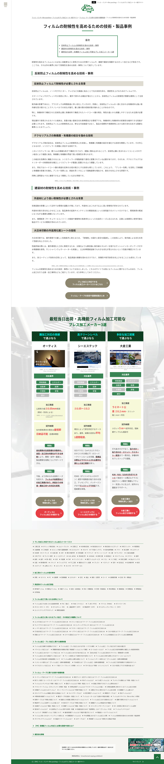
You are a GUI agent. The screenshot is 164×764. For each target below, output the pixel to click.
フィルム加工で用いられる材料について (49, 599)
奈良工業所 (123, 559)
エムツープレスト (63, 546)
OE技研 (37, 553)
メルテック (38, 566)
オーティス (45, 553)
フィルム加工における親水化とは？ (102, 700)
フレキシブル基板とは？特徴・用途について (126, 680)
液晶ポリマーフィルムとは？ (64, 719)
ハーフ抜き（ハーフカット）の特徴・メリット (68, 665)
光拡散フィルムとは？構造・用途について (47, 706)
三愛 (111, 553)
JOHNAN (91, 556)
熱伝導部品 (112, 589)
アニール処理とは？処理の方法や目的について (79, 656)
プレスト (97, 562)
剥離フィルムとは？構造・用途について (75, 706)
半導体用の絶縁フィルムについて (45, 696)
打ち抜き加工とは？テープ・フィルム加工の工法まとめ (51, 631)
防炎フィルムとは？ (126, 693)
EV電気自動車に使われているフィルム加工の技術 (121, 687)
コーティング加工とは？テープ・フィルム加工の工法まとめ (53, 677)
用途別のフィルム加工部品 (44, 584)
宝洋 (114, 562)
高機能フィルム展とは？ (126, 690)
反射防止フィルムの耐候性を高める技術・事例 (80, 45)
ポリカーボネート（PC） (42, 607)
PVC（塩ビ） (66, 604)
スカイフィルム (119, 556)
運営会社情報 (39, 734)
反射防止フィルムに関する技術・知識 (62, 709)
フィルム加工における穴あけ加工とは (74, 653)
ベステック (106, 562)
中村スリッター (126, 546)
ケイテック (90, 553)
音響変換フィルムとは (74, 716)
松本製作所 (130, 562)
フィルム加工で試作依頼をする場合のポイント (122, 662)
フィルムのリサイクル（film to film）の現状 (126, 696)
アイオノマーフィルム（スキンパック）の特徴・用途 (51, 687)
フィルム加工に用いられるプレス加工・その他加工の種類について (58, 617)
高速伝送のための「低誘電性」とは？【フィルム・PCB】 (94, 709)
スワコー (130, 556)
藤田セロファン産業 (85, 562)
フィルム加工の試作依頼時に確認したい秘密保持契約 (123, 649)
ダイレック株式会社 (49, 546)
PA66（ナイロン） (78, 604)
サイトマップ (137, 762)
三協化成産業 (130, 553)
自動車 (56, 577)
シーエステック (60, 556)
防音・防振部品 (101, 589)
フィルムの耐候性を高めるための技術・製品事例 (125, 716)
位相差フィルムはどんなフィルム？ (45, 690)
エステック (135, 550)
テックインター (78, 559)
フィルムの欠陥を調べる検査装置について (47, 659)
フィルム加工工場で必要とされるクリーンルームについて (113, 656)
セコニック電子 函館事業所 (60, 550)
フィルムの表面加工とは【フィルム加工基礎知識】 (118, 635)
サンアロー (119, 553)
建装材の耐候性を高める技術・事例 (75, 48)
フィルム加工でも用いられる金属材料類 (47, 604)
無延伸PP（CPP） (90, 607)
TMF (69, 559)
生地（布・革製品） (126, 577)
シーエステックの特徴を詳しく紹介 (87, 501)
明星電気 (137, 546)
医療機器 (64, 577)
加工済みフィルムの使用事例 (45, 573)
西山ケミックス (135, 559)
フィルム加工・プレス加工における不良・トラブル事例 (77, 646)
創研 (137, 556)
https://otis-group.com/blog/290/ (54, 416)
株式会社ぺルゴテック (111, 546)
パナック (53, 562)
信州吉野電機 (109, 550)
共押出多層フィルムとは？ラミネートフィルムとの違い (86, 687)
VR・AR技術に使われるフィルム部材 (125, 706)
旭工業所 (126, 550)
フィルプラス (63, 562)
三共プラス (38, 556)
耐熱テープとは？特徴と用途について (46, 700)
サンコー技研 (49, 556)
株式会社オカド (97, 546)
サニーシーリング (102, 553)
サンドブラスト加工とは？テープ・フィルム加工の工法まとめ (53, 625)
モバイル (43, 577)
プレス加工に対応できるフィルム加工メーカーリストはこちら (87, 282)
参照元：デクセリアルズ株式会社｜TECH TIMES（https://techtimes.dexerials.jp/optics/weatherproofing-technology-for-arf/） (87, 180)
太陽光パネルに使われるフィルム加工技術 (103, 690)
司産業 (63, 559)
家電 (36, 577)
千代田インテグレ (96, 550)
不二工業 (73, 562)
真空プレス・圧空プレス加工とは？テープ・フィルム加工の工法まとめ (95, 677)
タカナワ (85, 550)
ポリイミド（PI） (121, 604)
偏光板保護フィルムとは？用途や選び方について (79, 712)
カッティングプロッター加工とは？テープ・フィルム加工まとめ (94, 625)
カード (105, 577)
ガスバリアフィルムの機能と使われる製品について (50, 693)
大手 (62, 553)
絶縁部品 (121, 589)
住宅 (81, 577)
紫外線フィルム (39, 589)
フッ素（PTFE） (93, 604)
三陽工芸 (37, 546)
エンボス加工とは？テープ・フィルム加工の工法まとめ (51, 622)
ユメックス (59, 566)
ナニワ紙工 (114, 559)
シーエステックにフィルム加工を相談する (87, 513)
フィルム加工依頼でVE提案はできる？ (46, 646)
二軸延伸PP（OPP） (75, 607)
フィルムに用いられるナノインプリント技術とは (49, 716)
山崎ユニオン (49, 566)
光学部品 (37, 592)
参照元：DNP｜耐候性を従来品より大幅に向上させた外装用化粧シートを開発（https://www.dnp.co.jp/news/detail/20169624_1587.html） (88, 266)
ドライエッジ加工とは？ (42, 649)
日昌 (36, 562)
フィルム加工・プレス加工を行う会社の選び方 (112, 646)
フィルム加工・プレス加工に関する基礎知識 (50, 642)
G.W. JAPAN (72, 556)
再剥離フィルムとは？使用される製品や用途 (102, 719)
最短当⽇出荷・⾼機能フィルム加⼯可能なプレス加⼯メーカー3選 (87, 51)
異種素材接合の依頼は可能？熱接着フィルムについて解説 (70, 649)
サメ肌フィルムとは (103, 680)
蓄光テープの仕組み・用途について (68, 696)
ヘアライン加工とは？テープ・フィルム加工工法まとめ (88, 631)
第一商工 (49, 559)
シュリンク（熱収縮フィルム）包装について (48, 712)
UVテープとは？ (81, 719)
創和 (36, 559)
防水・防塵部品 (88, 589)
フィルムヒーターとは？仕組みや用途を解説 (96, 696)
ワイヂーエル (78, 566)
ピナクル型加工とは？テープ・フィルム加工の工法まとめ (82, 635)
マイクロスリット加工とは (43, 665)
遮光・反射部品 (75, 589)
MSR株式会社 (85, 546)
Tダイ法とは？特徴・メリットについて (97, 665)
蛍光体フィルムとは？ (41, 709)
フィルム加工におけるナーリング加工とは (47, 653)
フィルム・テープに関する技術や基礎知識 (49, 672)
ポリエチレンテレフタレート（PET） (110, 607)
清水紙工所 (82, 556)
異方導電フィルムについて (93, 693)
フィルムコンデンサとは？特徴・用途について (49, 684)
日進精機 (37, 550)
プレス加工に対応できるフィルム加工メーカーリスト (53, 542)
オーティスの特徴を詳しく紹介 (50, 501)
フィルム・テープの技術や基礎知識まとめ (88, 295)
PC (50, 577)
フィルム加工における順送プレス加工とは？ (48, 656)
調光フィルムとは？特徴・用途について (78, 684)
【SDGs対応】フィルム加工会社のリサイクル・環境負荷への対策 (109, 653)
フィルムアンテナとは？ (122, 709)
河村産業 (80, 553)
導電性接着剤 (61, 610)
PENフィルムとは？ (88, 680)
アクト (118, 550)
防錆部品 (130, 589)
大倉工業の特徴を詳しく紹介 (125, 500)
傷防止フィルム (52, 589)
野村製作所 (43, 562)
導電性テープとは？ (111, 693)
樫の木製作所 (71, 553)
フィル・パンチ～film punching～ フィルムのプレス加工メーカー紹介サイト (120, 2)
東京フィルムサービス (93, 559)
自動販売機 (113, 577)
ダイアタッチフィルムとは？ (43, 719)
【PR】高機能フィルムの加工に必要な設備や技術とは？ (54, 726)
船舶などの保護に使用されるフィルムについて (75, 700)
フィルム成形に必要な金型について (74, 659)
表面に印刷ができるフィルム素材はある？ (106, 684)
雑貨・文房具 (96, 577)
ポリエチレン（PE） (59, 607)
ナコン (105, 559)
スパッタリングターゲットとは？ (101, 706)
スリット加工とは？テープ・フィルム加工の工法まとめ (88, 622)
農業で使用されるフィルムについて (127, 700)
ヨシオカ (68, 566)
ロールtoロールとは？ (97, 649)
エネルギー (73, 577)
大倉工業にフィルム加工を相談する (125, 511)
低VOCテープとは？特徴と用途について (75, 703)
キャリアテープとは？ (75, 693)
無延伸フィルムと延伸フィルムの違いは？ (47, 703)
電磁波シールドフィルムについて (107, 712)
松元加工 (121, 562)
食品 (87, 577)
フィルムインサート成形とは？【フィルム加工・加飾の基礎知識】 (108, 659)
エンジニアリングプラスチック (44, 610)
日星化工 (75, 546)
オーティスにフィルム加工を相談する (49, 513)
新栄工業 (100, 556)
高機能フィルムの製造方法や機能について (103, 703)
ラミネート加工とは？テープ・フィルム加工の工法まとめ (88, 628)
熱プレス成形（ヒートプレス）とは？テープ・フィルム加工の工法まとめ (57, 680)
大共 (56, 559)
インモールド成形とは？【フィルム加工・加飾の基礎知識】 (53, 662)
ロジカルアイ (75, 550)
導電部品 (138, 589)
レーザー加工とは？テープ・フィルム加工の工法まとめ (51, 628)
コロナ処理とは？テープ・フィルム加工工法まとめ (123, 631)
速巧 (41, 559)
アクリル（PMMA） (107, 604)
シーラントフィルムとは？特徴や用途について (73, 690)
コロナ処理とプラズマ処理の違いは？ (123, 665)
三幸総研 (46, 550)
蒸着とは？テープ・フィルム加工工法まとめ (48, 635)
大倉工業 (55, 553)
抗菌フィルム (64, 589)
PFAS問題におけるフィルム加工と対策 (95, 716)
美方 (138, 562)
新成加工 (108, 556)
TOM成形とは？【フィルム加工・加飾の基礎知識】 (89, 662)
